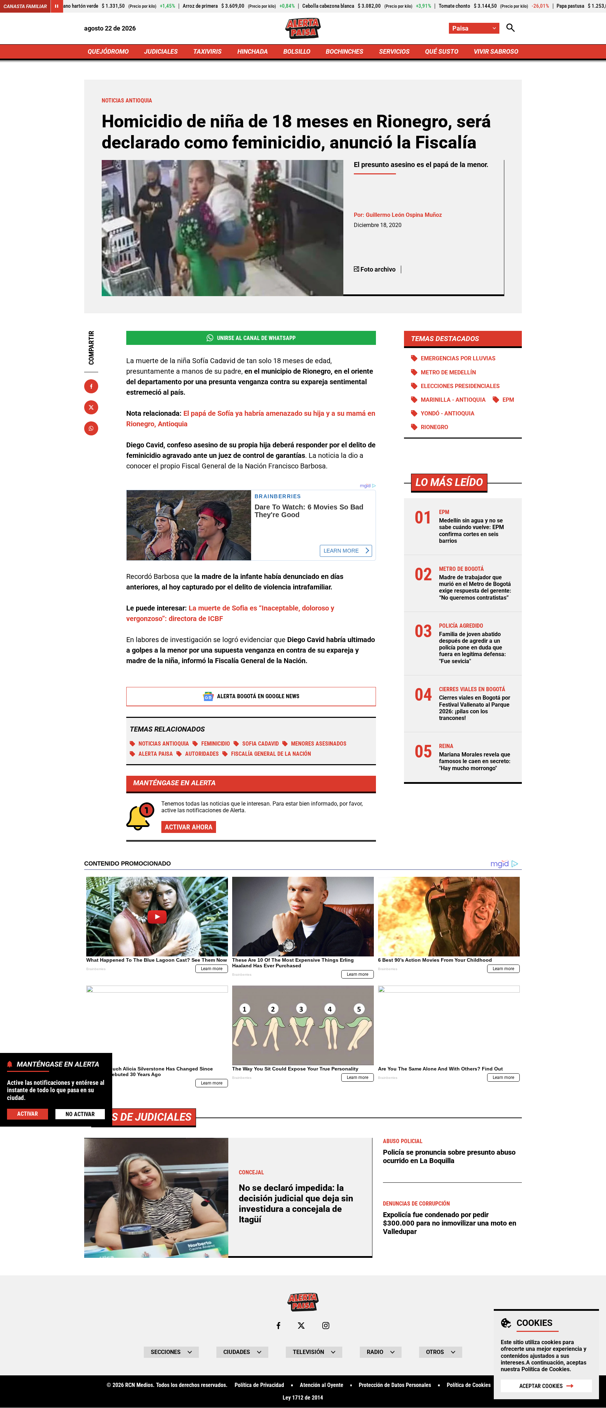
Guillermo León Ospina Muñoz (404, 215)
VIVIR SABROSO (496, 51)
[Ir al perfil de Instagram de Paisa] (325, 1325)
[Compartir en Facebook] (91, 386)
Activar (27, 1113)
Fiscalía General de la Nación (271, 753)
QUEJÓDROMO (108, 51)
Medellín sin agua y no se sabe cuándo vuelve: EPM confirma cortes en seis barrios (471, 531)
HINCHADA (252, 51)
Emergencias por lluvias (458, 358)
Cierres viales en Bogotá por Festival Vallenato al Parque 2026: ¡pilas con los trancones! (474, 707)
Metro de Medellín (448, 372)
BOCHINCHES (344, 51)
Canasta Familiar (25, 6)
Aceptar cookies (541, 1386)
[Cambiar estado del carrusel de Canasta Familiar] (56, 6)
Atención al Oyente (321, 1385)
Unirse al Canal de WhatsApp (256, 338)
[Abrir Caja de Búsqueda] (510, 28)
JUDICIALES (161, 51)
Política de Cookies (545, 1369)
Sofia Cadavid (260, 743)
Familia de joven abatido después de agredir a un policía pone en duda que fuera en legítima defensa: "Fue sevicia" (472, 648)
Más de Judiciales (143, 1117)
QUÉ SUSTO (441, 51)
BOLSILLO (296, 51)
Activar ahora (189, 827)
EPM (508, 399)
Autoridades (202, 753)
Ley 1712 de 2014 (303, 1398)
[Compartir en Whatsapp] (91, 428)
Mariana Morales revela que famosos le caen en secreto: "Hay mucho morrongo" (475, 761)
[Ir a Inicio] (303, 28)
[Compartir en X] (91, 407)
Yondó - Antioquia (447, 413)
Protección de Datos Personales (395, 1385)
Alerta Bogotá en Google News (258, 696)
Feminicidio (215, 743)
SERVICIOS (394, 51)
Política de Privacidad (259, 1385)
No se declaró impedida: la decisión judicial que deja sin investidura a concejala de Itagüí (296, 1204)
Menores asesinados (318, 743)
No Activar (80, 1113)
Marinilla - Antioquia (453, 399)
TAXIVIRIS (207, 51)
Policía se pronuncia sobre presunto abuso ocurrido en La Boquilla (449, 1156)
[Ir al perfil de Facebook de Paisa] (278, 1325)
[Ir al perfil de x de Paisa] (301, 1325)
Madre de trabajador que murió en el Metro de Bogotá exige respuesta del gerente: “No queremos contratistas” (475, 587)
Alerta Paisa (156, 753)
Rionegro (434, 427)
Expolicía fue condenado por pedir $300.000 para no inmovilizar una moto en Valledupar (449, 1223)
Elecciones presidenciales (460, 386)
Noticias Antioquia (164, 743)
